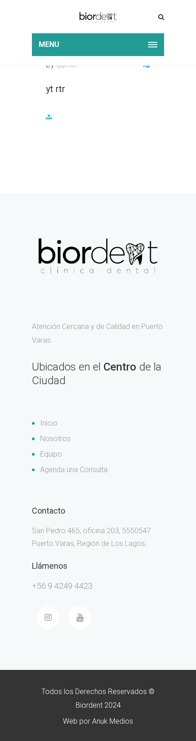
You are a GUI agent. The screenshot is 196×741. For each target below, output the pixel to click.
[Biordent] (98, 16)
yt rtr (55, 88)
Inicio (48, 423)
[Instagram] (47, 617)
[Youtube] (79, 617)
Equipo (51, 454)
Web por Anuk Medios (98, 721)
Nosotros (55, 438)
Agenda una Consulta (74, 469)
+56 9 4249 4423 (62, 586)
